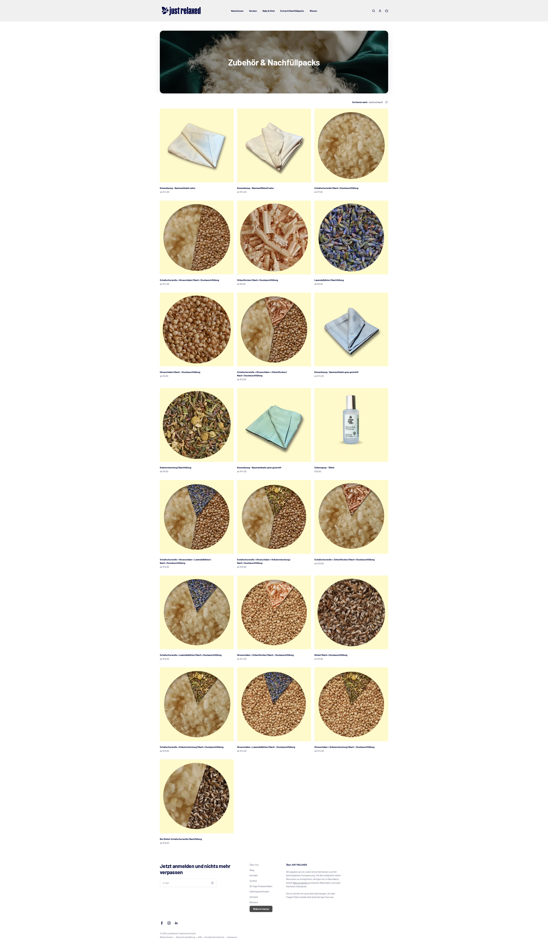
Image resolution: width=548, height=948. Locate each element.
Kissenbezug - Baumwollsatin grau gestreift (336, 372)
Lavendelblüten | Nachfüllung (329, 280)
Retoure (254, 902)
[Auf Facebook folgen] (162, 923)
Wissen (313, 10)
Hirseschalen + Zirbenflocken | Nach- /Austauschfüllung (265, 655)
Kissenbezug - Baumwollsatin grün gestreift (259, 467)
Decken (253, 10)
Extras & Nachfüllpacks (292, 10)
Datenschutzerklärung (185, 937)
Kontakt (254, 875)
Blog (252, 870)
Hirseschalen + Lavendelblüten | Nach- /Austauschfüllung (266, 747)
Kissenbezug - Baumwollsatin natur (177, 188)
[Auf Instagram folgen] (169, 923)
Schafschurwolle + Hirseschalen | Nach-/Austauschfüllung (189, 280)
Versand (254, 896)
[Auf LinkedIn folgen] (176, 923)
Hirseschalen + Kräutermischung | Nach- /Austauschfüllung (344, 747)
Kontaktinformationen (214, 937)
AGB (200, 937)
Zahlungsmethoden (259, 891)
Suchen (253, 880)
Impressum (232, 937)
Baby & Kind (269, 10)
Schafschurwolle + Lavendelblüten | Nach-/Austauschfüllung (190, 655)
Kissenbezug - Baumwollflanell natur (255, 188)
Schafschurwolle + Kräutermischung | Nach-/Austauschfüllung (191, 747)
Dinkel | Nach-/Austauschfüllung (330, 655)
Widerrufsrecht (166, 937)
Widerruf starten (261, 909)
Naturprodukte (300, 882)
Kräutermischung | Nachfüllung (175, 467)
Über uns (254, 864)
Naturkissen (237, 10)
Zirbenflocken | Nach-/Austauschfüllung (257, 280)
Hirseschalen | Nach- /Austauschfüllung (180, 372)
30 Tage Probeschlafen (261, 886)
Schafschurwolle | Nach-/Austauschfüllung (336, 188)
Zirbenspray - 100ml (324, 467)
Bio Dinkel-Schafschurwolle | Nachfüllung (181, 839)
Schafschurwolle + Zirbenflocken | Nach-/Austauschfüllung (344, 559)
